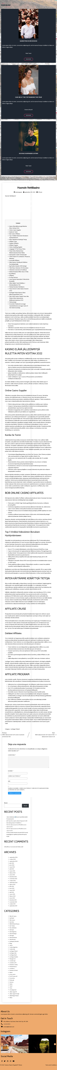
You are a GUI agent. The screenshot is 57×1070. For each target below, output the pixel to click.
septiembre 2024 (13, 857)
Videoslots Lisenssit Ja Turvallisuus (18, 269)
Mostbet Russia (13, 966)
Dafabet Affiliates (14, 243)
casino (11, 945)
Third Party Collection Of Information (18, 268)
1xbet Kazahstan (13, 937)
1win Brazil (12, 918)
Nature (11, 972)
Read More (28, 59)
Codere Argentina (13, 947)
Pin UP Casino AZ (13, 976)
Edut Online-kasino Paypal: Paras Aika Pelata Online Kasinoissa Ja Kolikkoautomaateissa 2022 (19, 298)
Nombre (10, 771)
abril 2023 (12, 869)
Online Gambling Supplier (15, 247)
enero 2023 (12, 874)
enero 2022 (12, 898)
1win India (12, 922)
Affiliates (11, 275)
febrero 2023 (12, 873)
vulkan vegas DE (13, 991)
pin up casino (13, 974)
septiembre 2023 (13, 861)
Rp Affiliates (12, 273)
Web (9, 781)
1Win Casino (12, 920)
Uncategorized (13, 989)
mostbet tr (12, 968)
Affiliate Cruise (13, 241)
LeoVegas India (13, 953)
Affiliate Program (13, 245)
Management (13, 958)
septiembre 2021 (13, 905)
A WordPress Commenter (10, 846)
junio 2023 (12, 865)
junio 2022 (12, 888)
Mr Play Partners (13, 277)
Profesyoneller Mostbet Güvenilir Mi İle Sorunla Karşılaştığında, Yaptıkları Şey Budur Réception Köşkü (17, 834)
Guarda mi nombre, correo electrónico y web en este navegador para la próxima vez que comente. (28, 789)
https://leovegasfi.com (35, 542)
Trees (11, 988)
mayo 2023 (12, 867)
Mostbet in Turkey (14, 964)
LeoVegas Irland (13, 955)
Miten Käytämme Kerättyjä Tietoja (18, 239)
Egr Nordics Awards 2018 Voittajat (18, 266)
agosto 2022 (12, 884)
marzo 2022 (12, 894)
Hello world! (20, 846)
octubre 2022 (13, 880)
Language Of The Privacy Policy (17, 249)
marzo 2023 (12, 871)
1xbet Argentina (13, 931)
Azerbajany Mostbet (14, 941)
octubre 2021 (12, 904)
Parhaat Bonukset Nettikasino (16, 287)
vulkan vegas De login (14, 993)
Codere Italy (12, 949)
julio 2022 (12, 886)
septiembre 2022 (13, 882)
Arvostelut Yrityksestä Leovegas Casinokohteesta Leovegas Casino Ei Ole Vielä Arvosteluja (18, 305)
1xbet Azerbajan (13, 933)
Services (11, 982)
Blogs (11, 943)
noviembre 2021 (13, 902)
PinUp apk (12, 980)
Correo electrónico (14, 776)
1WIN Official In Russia (14, 924)
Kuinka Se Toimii (13, 232)
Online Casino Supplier (15, 230)
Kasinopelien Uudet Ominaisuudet (18, 254)
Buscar (5, 803)
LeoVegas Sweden (14, 957)
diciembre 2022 (13, 876)
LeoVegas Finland (15, 729)
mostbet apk (12, 960)
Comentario (12, 755)
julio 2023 (12, 863)
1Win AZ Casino (13, 916)
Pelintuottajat (12, 302)
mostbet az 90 (13, 962)
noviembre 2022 (13, 878)
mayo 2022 (12, 890)
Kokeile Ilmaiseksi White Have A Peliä (18, 271)
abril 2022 (12, 892)
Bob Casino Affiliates (14, 234)
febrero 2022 (12, 896)
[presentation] (2, 1044)
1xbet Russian (13, 939)
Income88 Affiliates (14, 260)
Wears (11, 997)
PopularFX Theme (17, 1065)
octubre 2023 (13, 859)
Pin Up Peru (12, 978)
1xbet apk (12, 929)
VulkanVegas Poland (14, 995)
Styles (11, 984)
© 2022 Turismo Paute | (6, 1065)
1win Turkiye (12, 926)
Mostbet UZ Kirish (14, 970)
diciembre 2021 (13, 900)
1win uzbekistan (13, 927)
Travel (11, 986)
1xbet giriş (12, 935)
